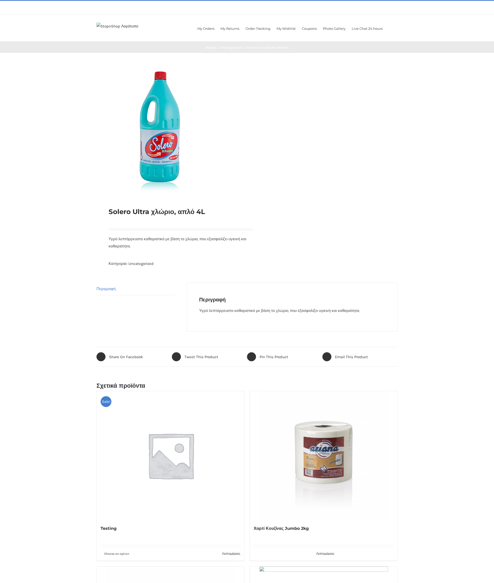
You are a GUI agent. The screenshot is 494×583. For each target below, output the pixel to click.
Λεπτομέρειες (231, 554)
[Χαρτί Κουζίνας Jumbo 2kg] (323, 455)
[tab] (135, 289)
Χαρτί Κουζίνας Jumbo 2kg (281, 528)
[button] (390, 28)
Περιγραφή (106, 288)
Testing (109, 528)
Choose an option (116, 554)
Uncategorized (141, 263)
